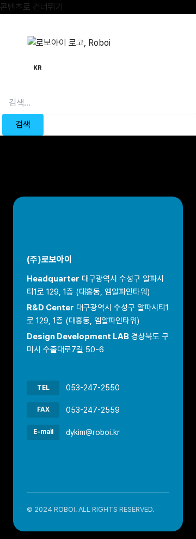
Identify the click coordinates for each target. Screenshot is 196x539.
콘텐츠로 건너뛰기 (31, 7)
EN (55, 67)
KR (37, 67)
